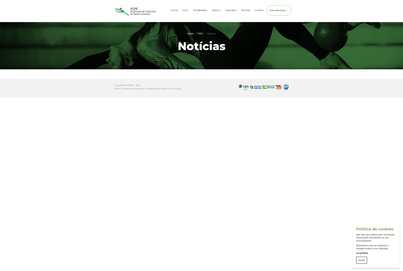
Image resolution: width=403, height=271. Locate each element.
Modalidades (200, 10)
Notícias (245, 10)
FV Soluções (174, 88)
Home (174, 10)
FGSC (185, 10)
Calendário (231, 10)
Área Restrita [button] (278, 10)
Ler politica (362, 253)
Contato (259, 10)
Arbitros (216, 10)
